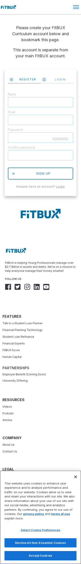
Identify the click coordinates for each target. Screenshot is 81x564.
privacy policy (33, 514)
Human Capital (12, 357)
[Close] (76, 477)
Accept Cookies (40, 555)
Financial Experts (13, 343)
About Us (8, 444)
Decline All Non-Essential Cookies (40, 543)
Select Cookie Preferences (40, 530)
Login (60, 186)
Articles (7, 420)
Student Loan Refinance (18, 336)
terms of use (60, 514)
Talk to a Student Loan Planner (22, 323)
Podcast (8, 413)
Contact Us (9, 451)
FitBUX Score (11, 350)
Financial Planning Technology (22, 330)
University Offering (15, 380)
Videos (7, 406)
